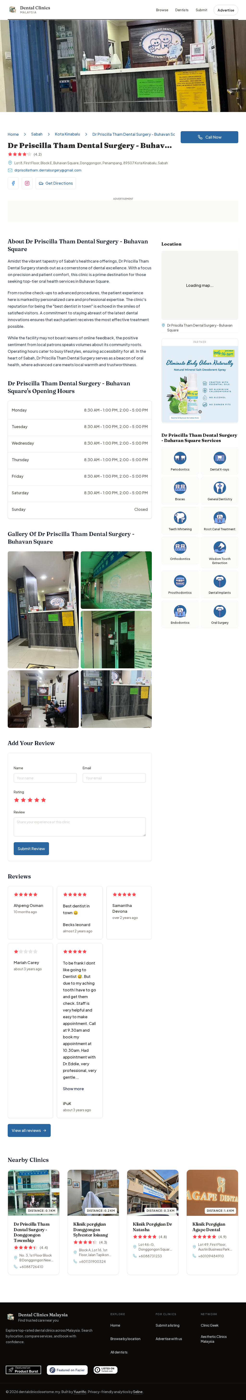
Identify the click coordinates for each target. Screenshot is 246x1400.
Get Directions (59, 183)
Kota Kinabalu (67, 133)
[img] (180, 517)
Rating (19, 792)
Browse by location (126, 1338)
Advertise (226, 10)
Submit (201, 10)
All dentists (119, 1352)
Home (13, 134)
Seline (137, 1391)
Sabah (37, 133)
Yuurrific (80, 1391)
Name (18, 768)
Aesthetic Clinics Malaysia (215, 1338)
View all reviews (26, 1130)
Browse (162, 10)
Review (19, 812)
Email (87, 768)
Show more (73, 1088)
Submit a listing (167, 1325)
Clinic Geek (210, 1326)
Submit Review (31, 848)
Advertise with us (169, 1338)
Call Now (213, 137)
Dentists (182, 10)
